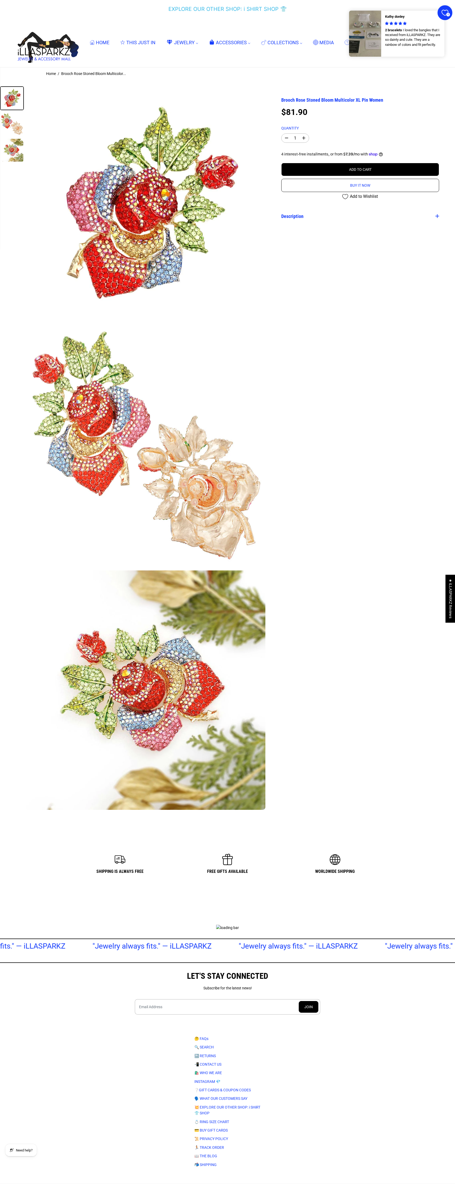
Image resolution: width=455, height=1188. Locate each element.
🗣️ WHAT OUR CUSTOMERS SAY (220, 1098)
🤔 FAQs (201, 1039)
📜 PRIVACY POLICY (211, 1139)
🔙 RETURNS (205, 1056)
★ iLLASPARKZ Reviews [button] (450, 598)
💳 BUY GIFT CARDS (211, 1130)
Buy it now (360, 185)
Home (51, 74)
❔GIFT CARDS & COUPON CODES (222, 1090)
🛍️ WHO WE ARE (208, 1073)
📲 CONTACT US (207, 1064)
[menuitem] (99, 42)
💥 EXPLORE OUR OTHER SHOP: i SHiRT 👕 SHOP (227, 1110)
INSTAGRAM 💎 (207, 1081)
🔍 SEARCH (204, 1047)
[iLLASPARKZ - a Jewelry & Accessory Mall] (47, 42)
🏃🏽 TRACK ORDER (209, 1147)
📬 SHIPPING (205, 1165)
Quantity (290, 128)
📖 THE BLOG (205, 1156)
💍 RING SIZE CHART (211, 1122)
